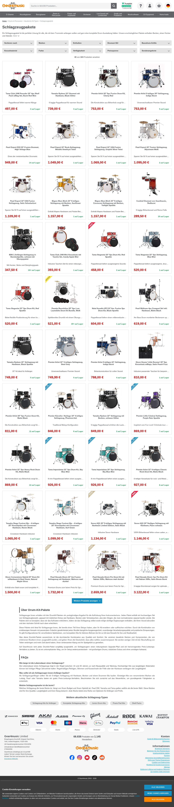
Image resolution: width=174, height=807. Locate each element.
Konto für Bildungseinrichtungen (158, 739)
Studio (116, 730)
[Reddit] (102, 759)
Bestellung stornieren (162, 749)
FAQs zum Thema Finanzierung (159, 760)
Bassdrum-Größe (149, 43)
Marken (42, 43)
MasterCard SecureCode (132, 723)
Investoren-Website (11, 759)
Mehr (15, 36)
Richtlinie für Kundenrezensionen (158, 765)
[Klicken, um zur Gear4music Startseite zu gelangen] (13, 5)
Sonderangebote (149, 51)
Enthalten (77, 43)
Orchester (96, 730)
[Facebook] (72, 759)
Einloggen (166, 741)
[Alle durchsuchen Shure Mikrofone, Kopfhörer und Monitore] (30, 716)
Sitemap (167, 767)
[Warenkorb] (159, 5)
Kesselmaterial (10, 51)
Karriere (167, 755)
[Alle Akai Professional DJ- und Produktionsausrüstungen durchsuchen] (46, 716)
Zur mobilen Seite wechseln (160, 772)
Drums (58, 730)
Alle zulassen (158, 799)
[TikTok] (94, 759)
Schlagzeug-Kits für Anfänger (44, 703)
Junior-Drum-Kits (99, 703)
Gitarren (38, 730)
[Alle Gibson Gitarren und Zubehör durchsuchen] (97, 716)
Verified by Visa (149, 723)
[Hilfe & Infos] (140, 5)
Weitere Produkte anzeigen (86, 601)
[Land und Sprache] (168, 5)
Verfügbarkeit (79, 51)
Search (114, 6)
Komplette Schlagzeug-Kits (74, 703)
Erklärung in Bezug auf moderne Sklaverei (155, 769)
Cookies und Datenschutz (161, 762)
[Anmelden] (149, 5)
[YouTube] (87, 759)
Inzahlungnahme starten (161, 753)
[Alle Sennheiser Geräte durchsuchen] (13, 716)
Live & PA (135, 730)
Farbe (41, 51)
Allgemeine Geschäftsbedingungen (157, 758)
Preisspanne (113, 51)
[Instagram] (79, 759)
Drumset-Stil (113, 43)
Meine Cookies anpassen (158, 793)
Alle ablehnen (157, 787)
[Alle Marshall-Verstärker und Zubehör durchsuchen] (114, 716)
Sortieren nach (10, 43)
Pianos (77, 730)
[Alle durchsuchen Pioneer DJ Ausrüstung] (80, 716)
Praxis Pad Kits (119, 703)
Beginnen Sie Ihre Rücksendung (158, 751)
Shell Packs (136, 703)
